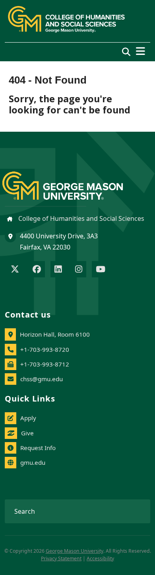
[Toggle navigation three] (140, 51)
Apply (28, 418)
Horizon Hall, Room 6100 (55, 334)
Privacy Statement (61, 558)
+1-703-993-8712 (44, 364)
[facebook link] (37, 269)
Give (27, 433)
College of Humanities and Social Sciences (80, 218)
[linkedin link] (58, 269)
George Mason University (74, 551)
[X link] (15, 269)
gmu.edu (32, 462)
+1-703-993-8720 (44, 349)
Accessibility (100, 558)
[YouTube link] (100, 269)
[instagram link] (78, 269)
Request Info (38, 448)
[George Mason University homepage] (70, 179)
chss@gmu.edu (41, 379)
